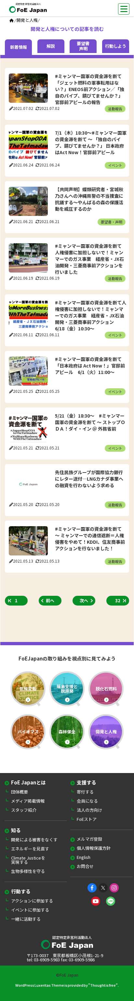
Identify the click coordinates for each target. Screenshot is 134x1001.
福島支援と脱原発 (67, 688)
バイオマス (28, 731)
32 (117, 600)
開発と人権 (106, 731)
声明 (83, 46)
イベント (115, 165)
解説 (51, 46)
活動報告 (115, 108)
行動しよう (115, 46)
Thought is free (103, 985)
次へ (84, 600)
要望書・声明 (111, 221)
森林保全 (67, 731)
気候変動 (28, 689)
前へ (50, 600)
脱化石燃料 (106, 689)
